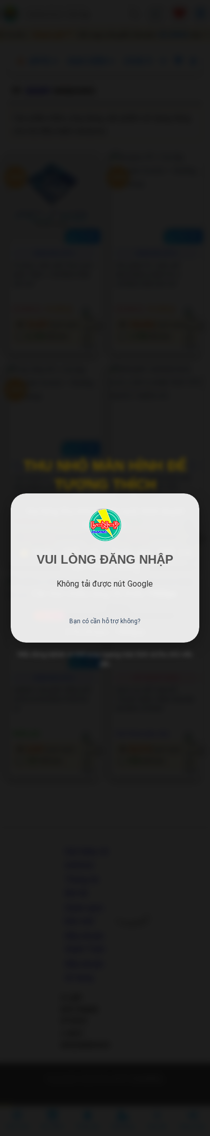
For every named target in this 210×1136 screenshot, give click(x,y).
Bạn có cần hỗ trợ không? (104, 621)
